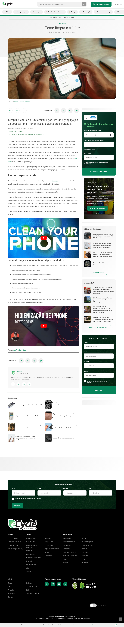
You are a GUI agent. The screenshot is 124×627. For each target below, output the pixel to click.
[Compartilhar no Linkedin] (70, 110)
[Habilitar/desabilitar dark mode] (10, 110)
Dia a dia (29, 561)
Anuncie (11, 590)
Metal (65, 559)
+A (17, 110)
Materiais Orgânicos (70, 556)
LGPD (28, 590)
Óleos (84, 538)
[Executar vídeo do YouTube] (43, 238)
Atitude (28, 571)
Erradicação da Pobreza (56, 12)
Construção (67, 538)
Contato (10, 597)
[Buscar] (84, 4)
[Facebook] (13, 384)
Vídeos (8, 12)
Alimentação (86, 12)
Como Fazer (57, 17)
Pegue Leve (49, 542)
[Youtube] (59, 584)
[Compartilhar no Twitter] (63, 110)
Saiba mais (95, 625)
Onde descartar (13, 538)
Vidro (83, 559)
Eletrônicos (67, 545)
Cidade (86, 371)
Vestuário (85, 556)
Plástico (84, 549)
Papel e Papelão (87, 542)
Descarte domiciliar (14, 542)
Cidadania (48, 556)
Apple (15, 350)
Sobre (10, 583)
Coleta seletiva (13, 545)
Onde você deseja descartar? (94, 140)
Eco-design (49, 545)
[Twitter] (18, 384)
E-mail (86, 342)
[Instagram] (29, 384)
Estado (86, 361)
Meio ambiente (31, 564)
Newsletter (11, 593)
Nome (85, 352)
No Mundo (48, 538)
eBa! (28, 568)
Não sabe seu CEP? (89, 149)
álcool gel (55, 181)
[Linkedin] (24, 384)
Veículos (84, 552)
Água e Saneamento (52, 549)
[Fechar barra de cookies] (116, 625)
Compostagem (22, 12)
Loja (9, 586)
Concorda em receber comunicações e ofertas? (97, 163)
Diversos (85, 563)
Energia (73, 12)
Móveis (65, 563)
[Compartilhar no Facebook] (56, 110)
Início (51, 17)
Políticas (29, 583)
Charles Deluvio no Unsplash (22, 101)
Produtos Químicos (69, 552)
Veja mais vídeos (98, 272)
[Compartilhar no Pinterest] (76, 110)
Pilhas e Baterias (87, 545)
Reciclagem (37, 12)
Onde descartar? (102, 4)
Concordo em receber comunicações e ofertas (97, 381)
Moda (47, 552)
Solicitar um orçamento (97, 208)
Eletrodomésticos (69, 542)
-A (24, 110)
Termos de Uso (31, 586)
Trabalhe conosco (32, 593)
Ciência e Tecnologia (104, 12)
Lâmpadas (66, 549)
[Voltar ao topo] (120, 619)
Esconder (30, 128)
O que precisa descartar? (92, 130)
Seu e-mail (87, 153)
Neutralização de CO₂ (15, 549)
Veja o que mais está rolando (98, 327)
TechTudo (22, 350)
